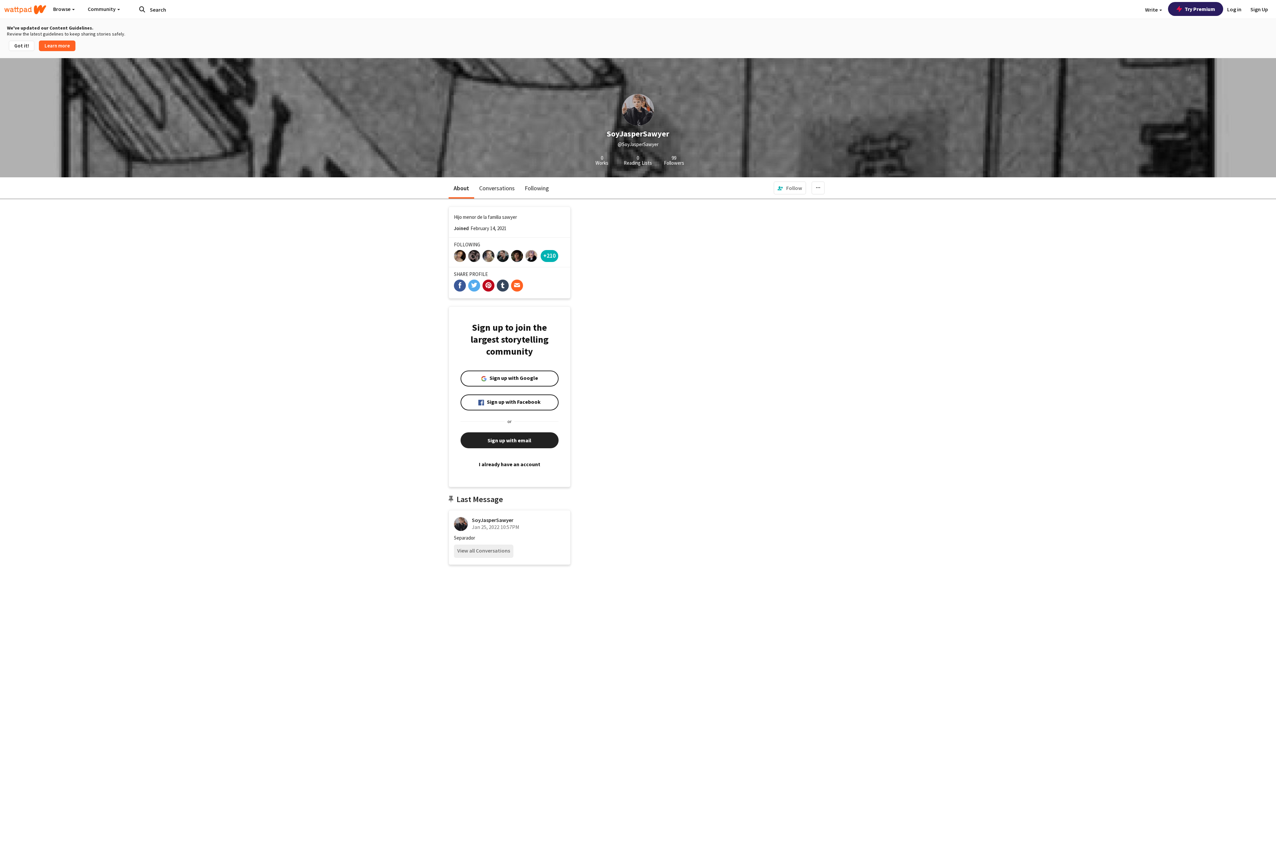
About (461, 188)
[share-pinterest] (488, 286)
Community (102, 9)
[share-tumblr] (503, 286)
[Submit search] (142, 9)
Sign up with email (509, 440)
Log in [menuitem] (1234, 9)
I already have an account (509, 464)
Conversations (497, 188)
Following (537, 188)
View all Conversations (483, 550)
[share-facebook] (460, 286)
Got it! (21, 46)
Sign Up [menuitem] (1259, 9)
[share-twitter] (474, 286)
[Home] (25, 10)
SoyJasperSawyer (492, 520)
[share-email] (517, 286)
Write (1152, 9)
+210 (549, 255)
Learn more (57, 46)
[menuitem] (790, 188)
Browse (62, 9)
